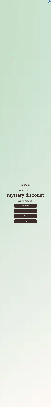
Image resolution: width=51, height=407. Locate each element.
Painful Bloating (25, 210)
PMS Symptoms (25, 221)
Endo (25, 216)
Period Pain (25, 205)
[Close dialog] (49, 2)
